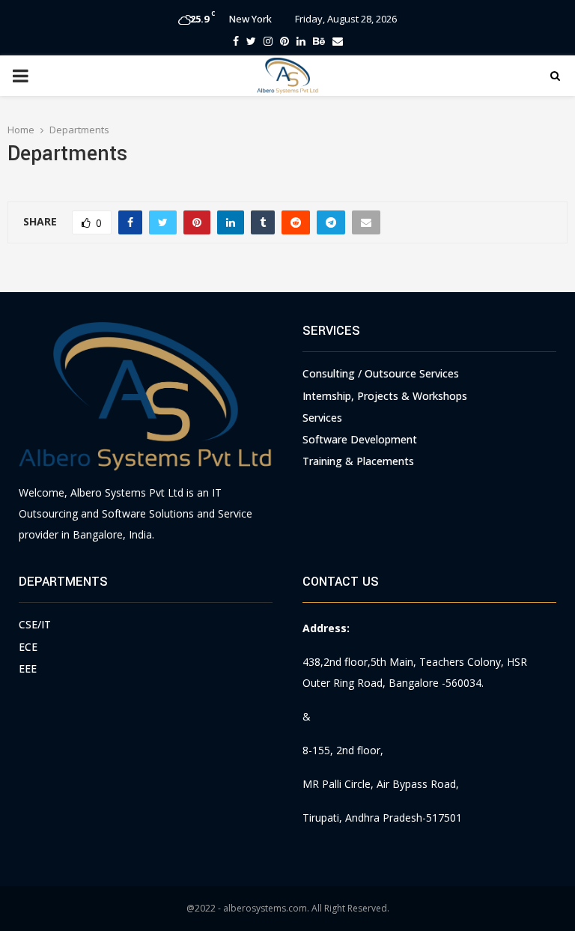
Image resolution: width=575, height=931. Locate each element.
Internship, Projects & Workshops (384, 396)
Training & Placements (358, 461)
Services (322, 417)
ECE (28, 647)
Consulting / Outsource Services (380, 373)
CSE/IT (35, 624)
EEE (28, 668)
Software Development (359, 439)
